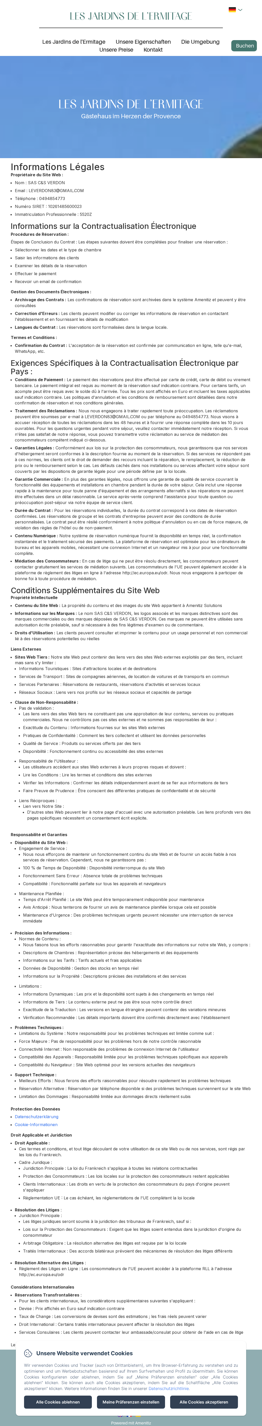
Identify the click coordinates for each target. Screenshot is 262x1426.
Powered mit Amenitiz (131, 1422)
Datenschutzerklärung (36, 1116)
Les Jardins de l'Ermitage (131, 15)
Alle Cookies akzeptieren (204, 1402)
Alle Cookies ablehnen (58, 1402)
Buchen (245, 46)
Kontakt (153, 49)
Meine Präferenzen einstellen (131, 1402)
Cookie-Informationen (36, 1124)
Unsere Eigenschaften (143, 41)
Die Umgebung (200, 41)
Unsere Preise (116, 49)
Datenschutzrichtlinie (169, 1388)
